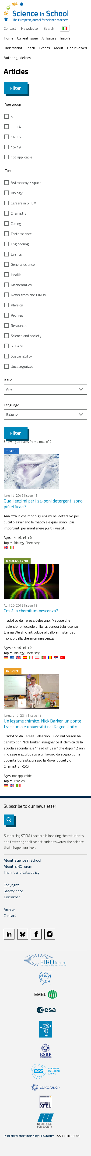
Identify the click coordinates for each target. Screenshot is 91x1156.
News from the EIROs (28, 295)
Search (49, 28)
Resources (19, 325)
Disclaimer (12, 897)
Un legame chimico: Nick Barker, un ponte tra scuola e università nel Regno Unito (42, 723)
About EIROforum (18, 866)
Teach (30, 48)
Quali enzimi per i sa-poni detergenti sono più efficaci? (43, 503)
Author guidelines (17, 57)
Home (8, 38)
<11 (14, 116)
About (58, 48)
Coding (16, 223)
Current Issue (27, 38)
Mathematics (21, 285)
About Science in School (22, 860)
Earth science (21, 233)
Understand (13, 48)
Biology (17, 193)
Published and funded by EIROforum (29, 1135)
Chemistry (19, 213)
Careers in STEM (23, 203)
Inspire (65, 38)
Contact (10, 28)
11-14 (16, 126)
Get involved (77, 48)
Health (16, 274)
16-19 (16, 147)
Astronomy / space (26, 182)
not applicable (21, 157)
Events (44, 48)
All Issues (49, 38)
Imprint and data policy (21, 872)
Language (11, 405)
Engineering (20, 244)
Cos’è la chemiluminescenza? (31, 610)
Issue (8, 380)
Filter (15, 88)
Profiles (17, 315)
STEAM (17, 346)
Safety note (13, 891)
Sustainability (21, 356)
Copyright (11, 885)
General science (23, 264)
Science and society (26, 335)
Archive (9, 909)
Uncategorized (22, 366)
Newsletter (30, 28)
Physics (17, 305)
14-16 (16, 137)
